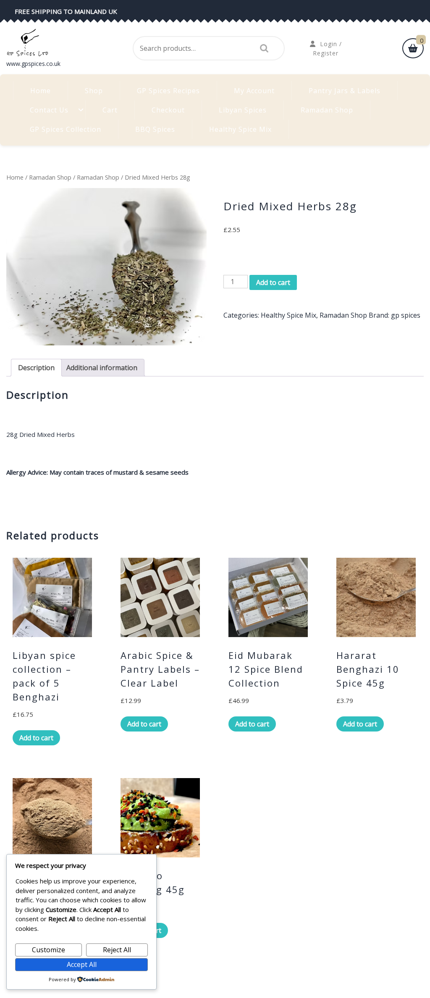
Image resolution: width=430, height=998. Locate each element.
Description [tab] (36, 367)
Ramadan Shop (327, 110)
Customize (48, 949)
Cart (110, 110)
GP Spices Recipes (168, 90)
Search (262, 48)
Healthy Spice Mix (240, 129)
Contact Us (49, 110)
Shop (94, 90)
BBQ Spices (155, 129)
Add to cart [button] (36, 737)
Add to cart (273, 282)
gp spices (405, 315)
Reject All (117, 949)
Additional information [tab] (101, 367)
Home (40, 90)
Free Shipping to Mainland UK (66, 11)
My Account (254, 90)
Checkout (168, 110)
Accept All (82, 964)
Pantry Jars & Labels (344, 90)
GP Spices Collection (65, 129)
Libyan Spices (243, 110)
